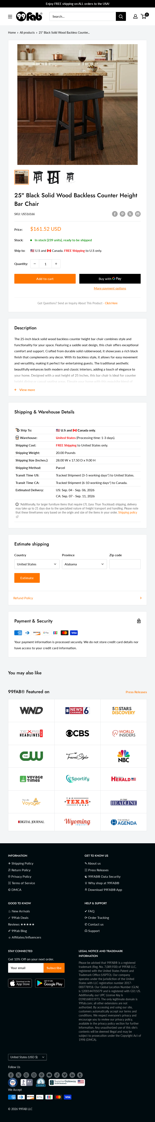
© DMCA (14, 889)
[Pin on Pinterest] (122, 213)
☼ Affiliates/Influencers (24, 937)
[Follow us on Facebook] (11, 1075)
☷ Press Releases (97, 870)
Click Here (111, 303)
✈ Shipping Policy (20, 863)
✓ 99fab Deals (18, 917)
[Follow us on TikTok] (57, 1075)
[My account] (135, 16)
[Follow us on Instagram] (34, 1075)
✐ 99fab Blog (17, 931)
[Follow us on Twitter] (18, 1075)
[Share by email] (138, 213)
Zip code (115, 555)
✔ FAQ (89, 911)
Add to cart (45, 279)
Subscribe (54, 968)
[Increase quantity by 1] (56, 263)
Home (12, 32)
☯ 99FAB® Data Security (102, 876)
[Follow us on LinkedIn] (72, 1075)
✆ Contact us (94, 924)
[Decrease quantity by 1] (34, 263)
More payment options (110, 288)
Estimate (27, 578)
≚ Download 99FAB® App (103, 889)
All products (27, 32)
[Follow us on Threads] (26, 1075)
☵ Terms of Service (21, 883)
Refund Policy (23, 598)
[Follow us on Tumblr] (80, 1075)
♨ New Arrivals (19, 911)
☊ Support (92, 931)
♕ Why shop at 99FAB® (102, 883)
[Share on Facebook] (115, 213)
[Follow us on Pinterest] (41, 1075)
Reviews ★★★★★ (21, 924)
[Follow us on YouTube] (49, 1075)
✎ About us (93, 863)
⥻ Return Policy (19, 870)
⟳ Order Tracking (97, 917)
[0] (143, 16)
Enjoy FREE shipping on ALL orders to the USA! (77, 3)
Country (20, 555)
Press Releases (137, 692)
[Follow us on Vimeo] (64, 1075)
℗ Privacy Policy (19, 876)
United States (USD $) (24, 1057)
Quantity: (21, 264)
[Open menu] (10, 16)
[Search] (121, 16)
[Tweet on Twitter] (130, 213)
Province (68, 555)
